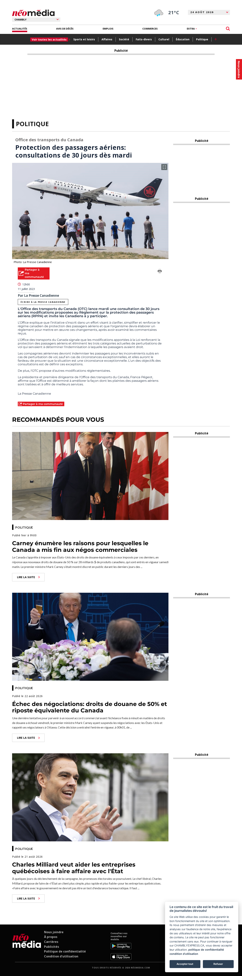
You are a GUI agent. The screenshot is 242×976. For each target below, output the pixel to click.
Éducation (182, 39)
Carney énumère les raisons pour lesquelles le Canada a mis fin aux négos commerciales (80, 546)
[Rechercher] (228, 28)
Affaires (107, 39)
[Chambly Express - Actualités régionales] (33, 13)
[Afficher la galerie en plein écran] (164, 167)
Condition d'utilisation (61, 956)
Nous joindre (54, 932)
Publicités (51, 947)
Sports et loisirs (84, 39)
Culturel (163, 39)
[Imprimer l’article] (160, 271)
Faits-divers (144, 39)
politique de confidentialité (206, 949)
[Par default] (26, 946)
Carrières (51, 942)
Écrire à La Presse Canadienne (43, 302)
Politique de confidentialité (65, 951)
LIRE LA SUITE (26, 577)
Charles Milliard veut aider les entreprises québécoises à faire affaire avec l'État (73, 868)
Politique (202, 39)
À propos (50, 937)
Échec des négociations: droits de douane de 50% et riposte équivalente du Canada (89, 707)
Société (124, 39)
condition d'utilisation (184, 953)
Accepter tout (185, 963)
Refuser (218, 963)
